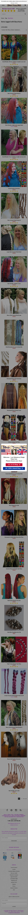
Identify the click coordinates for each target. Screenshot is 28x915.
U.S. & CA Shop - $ (14, 464)
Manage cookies (14, 3)
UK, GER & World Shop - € (14, 468)
